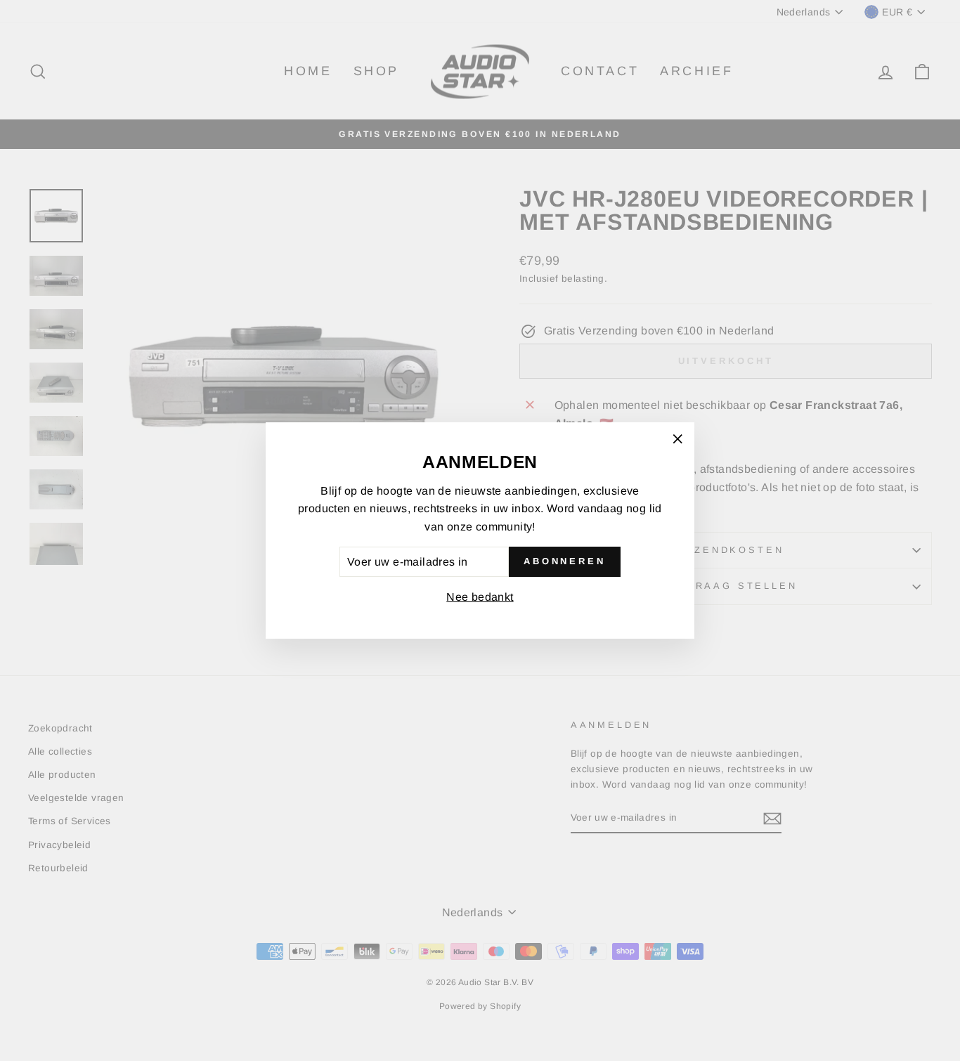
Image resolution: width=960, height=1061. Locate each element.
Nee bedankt (479, 597)
